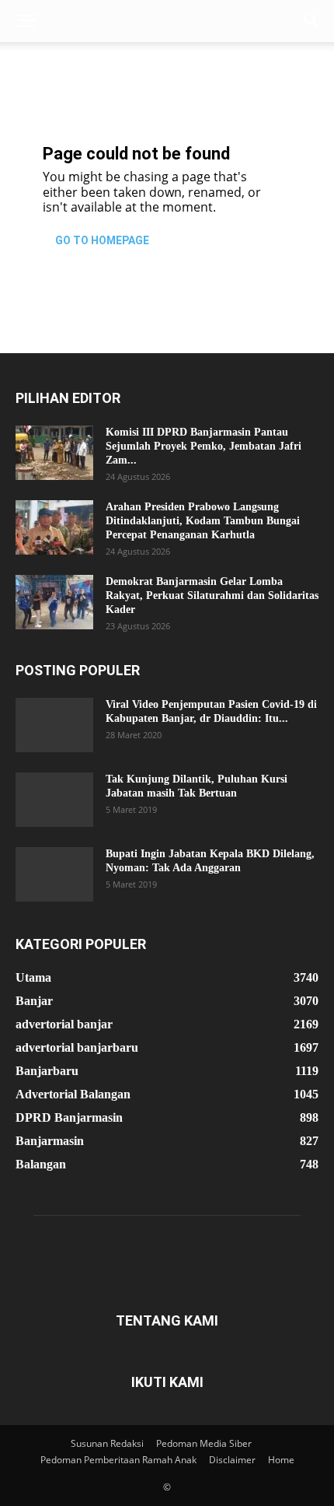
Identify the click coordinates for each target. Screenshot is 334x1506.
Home (281, 1459)
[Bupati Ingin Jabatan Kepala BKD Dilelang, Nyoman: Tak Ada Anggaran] (54, 874)
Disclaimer (232, 1459)
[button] (26, 21)
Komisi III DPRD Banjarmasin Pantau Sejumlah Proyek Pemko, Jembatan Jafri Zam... (203, 446)
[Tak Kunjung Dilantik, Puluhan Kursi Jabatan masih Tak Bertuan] (54, 799)
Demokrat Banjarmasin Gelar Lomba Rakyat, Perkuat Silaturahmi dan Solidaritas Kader (212, 595)
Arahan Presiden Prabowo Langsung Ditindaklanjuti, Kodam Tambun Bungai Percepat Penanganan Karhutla (203, 521)
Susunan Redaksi (107, 1443)
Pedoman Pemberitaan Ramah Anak (118, 1459)
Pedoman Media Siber (204, 1443)
